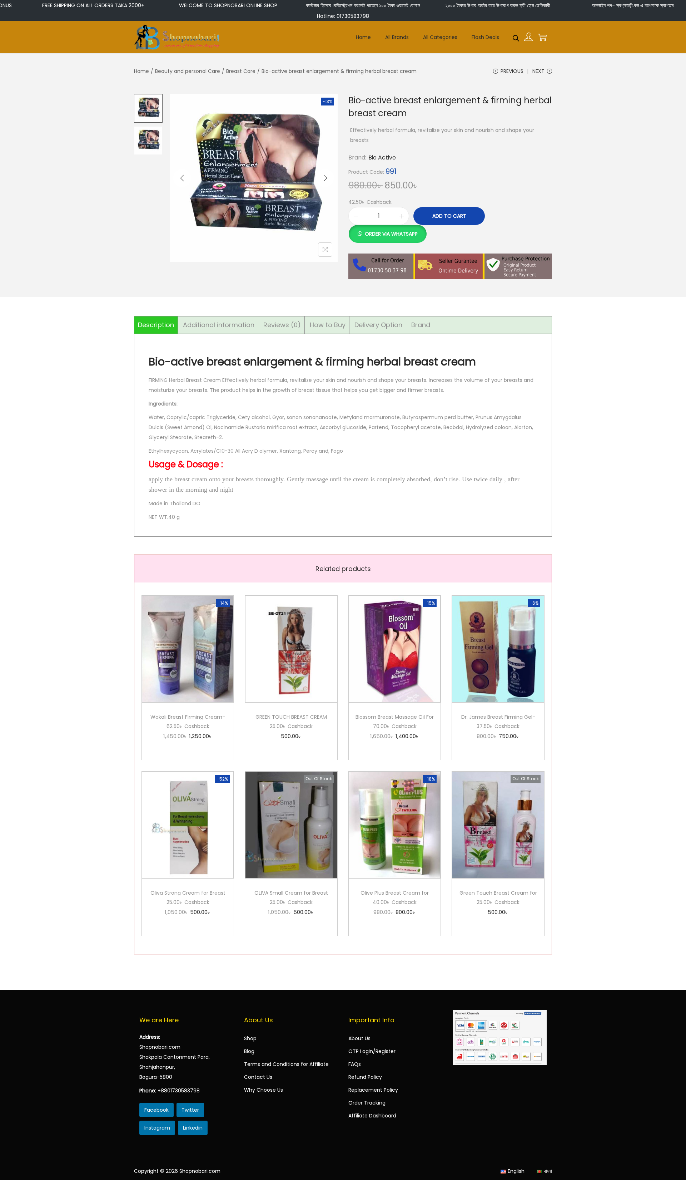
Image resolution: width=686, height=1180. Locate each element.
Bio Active (382, 157)
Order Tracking (367, 1102)
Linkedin (193, 1127)
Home (141, 71)
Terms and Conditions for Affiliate (286, 1064)
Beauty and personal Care (187, 71)
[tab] (156, 325)
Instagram (157, 1127)
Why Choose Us (263, 1089)
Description (156, 324)
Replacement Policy (373, 1089)
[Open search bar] (516, 37)
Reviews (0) (282, 324)
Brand (420, 324)
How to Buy (328, 324)
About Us (359, 1038)
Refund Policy (365, 1077)
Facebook (156, 1109)
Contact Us (258, 1077)
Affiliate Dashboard (372, 1115)
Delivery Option (378, 324)
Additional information (218, 324)
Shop (250, 1038)
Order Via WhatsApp (391, 233)
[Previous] (182, 178)
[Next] (325, 178)
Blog (249, 1051)
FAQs (354, 1064)
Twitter (190, 1109)
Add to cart (449, 216)
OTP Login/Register (372, 1051)
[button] (387, 229)
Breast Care (240, 71)
